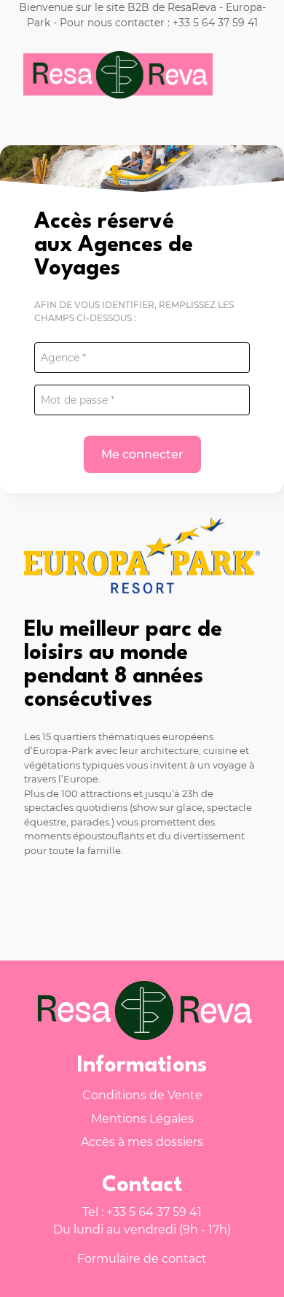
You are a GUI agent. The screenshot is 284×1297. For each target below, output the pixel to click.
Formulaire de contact (142, 1259)
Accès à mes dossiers (142, 1142)
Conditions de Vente (142, 1095)
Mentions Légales (142, 1118)
